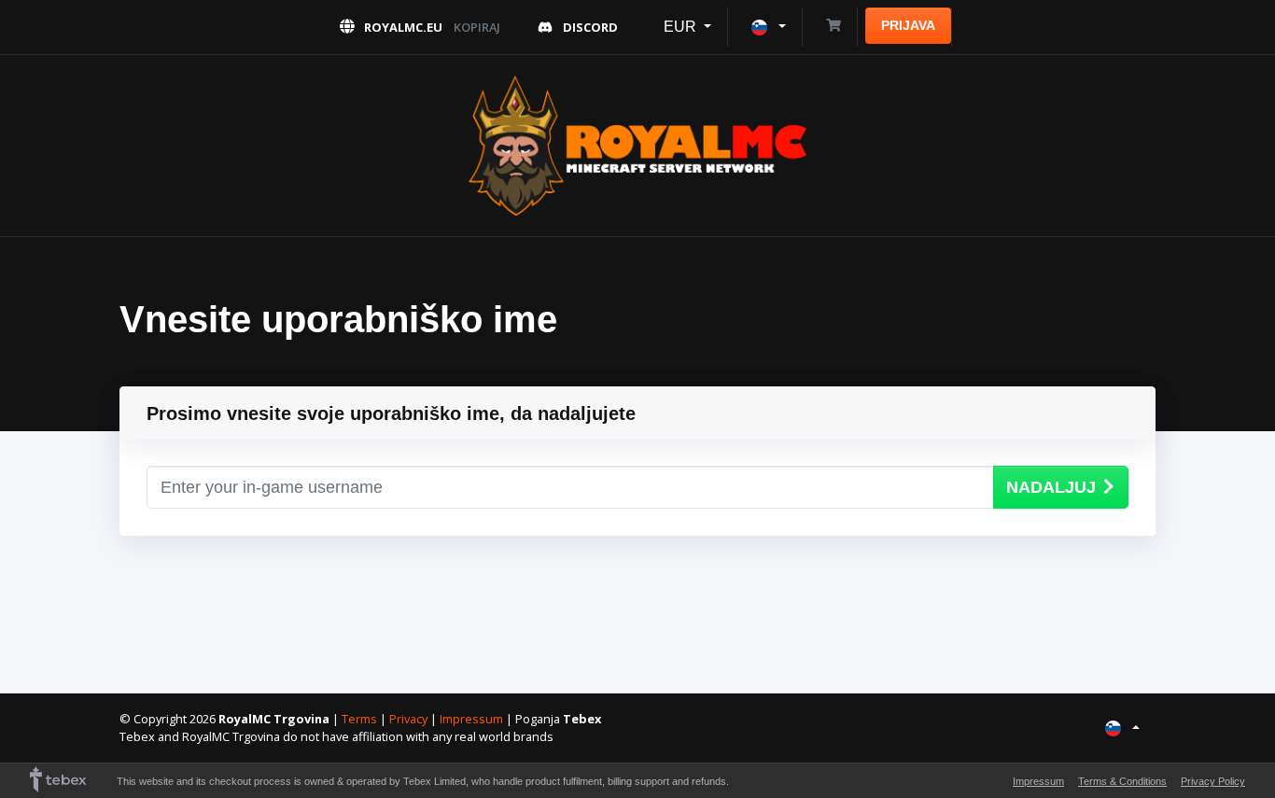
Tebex (582, 718)
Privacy (408, 718)
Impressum (471, 718)
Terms (359, 718)
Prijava (908, 25)
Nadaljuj (1051, 487)
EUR (682, 27)
